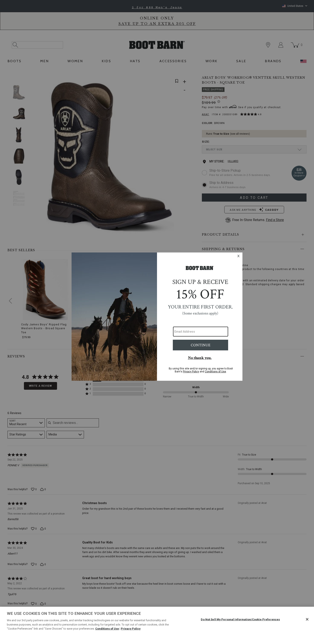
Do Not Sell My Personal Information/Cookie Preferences (240, 619)
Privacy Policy (131, 628)
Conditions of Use (107, 628)
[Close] (307, 619)
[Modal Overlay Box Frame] (157, 316)
